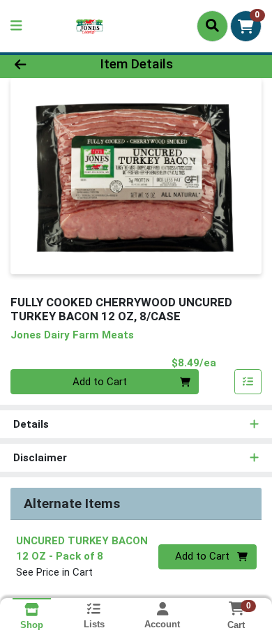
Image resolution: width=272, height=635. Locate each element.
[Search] (212, 26)
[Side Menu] (16, 26)
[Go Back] (41, 64)
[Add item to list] (248, 381)
